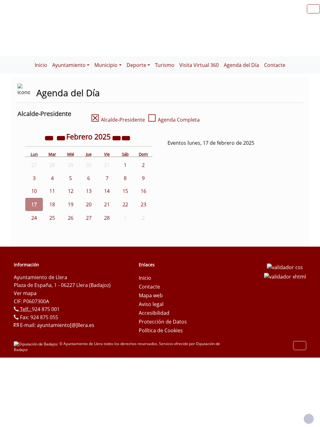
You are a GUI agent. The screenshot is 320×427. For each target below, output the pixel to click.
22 (125, 204)
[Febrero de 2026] (117, 137)
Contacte (274, 65)
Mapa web (151, 295)
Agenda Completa (174, 119)
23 (143, 204)
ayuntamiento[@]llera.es (65, 325)
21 (107, 204)
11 (52, 191)
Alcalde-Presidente (118, 119)
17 (34, 204)
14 (107, 191)
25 (52, 217)
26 (70, 217)
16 (143, 191)
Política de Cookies (161, 330)
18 (52, 204)
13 (89, 191)
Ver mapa (25, 293)
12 (70, 191)
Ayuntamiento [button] (69, 65)
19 (70, 204)
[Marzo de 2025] (126, 137)
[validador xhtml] (285, 276)
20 (89, 204)
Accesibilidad (154, 312)
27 (89, 217)
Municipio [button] (106, 65)
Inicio (41, 65)
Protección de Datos (163, 321)
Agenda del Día (241, 65)
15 (125, 191)
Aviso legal (151, 304)
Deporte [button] (136, 65)
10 (34, 191)
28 (107, 217)
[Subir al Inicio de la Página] (309, 419)
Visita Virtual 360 (199, 65)
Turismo (164, 65)
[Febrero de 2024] (49, 137)
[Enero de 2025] (61, 137)
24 (34, 217)
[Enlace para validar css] (285, 266)
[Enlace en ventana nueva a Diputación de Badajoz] (36, 343)
